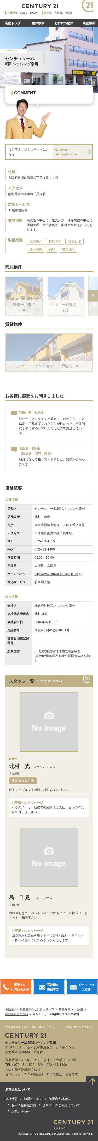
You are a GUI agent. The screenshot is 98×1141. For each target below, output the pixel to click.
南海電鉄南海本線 (16, 1014)
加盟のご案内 (33, 1099)
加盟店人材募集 (60, 1099)
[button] (93, 296)
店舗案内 (64, 1009)
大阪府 (78, 1009)
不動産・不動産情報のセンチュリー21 (29, 1009)
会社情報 (11, 1099)
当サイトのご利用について (61, 1105)
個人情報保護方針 (23, 1105)
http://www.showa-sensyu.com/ (56, 574)
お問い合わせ (20, 1111)
